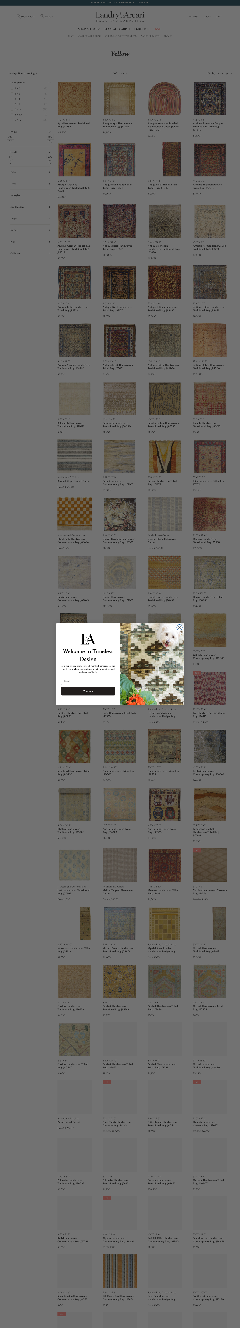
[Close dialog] (179, 627)
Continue (88, 691)
